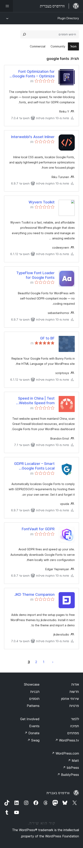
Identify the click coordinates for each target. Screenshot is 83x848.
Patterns (33, 706)
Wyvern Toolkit (42, 202)
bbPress (71, 768)
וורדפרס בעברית (58, 793)
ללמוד (75, 719)
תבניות (34, 692)
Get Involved (29, 719)
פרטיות (74, 706)
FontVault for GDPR (38, 529)
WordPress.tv (67, 740)
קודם (53, 662)
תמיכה (74, 726)
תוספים (34, 699)
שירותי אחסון (70, 699)
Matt (73, 761)
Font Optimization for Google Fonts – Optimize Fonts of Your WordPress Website (33, 74)
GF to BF (47, 338)
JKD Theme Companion (34, 594)
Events (34, 726)
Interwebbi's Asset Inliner (33, 137)
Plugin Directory (68, 18)
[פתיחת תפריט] (6, 6)
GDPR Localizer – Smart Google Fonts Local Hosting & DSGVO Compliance (34, 466)
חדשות (74, 692)
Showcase (31, 684)
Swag (33, 740)
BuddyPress (68, 775)
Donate (31, 733)
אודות (75, 684)
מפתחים (73, 733)
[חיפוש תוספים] (24, 34)
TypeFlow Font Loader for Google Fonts (35, 275)
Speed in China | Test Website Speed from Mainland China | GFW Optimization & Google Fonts (35, 400)
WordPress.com (65, 753)
